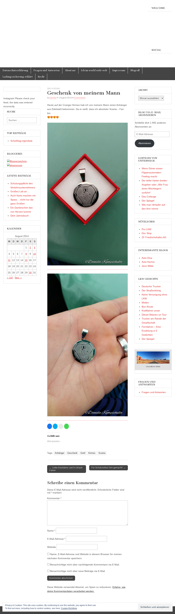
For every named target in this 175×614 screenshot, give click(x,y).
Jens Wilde (147, 266)
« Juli (10, 277)
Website (51, 547)
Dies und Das (53, 88)
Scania (101, 453)
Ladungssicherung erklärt (18, 76)
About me (70, 70)
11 (9, 260)
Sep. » (18, 277)
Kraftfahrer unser (151, 310)
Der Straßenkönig (151, 290)
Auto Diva (147, 258)
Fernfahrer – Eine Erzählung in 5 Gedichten (151, 330)
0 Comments (79, 97)
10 (34, 253)
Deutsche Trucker (151, 286)
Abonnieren (144, 143)
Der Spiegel (148, 200)
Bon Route (147, 306)
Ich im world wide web (94, 70)
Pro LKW (146, 229)
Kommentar (54, 498)
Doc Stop (147, 233)
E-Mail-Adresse (56, 538)
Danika (53, 97)
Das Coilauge (149, 196)
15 (26, 260)
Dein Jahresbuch (19, 215)
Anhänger (59, 453)
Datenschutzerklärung (15, 70)
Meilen (145, 302)
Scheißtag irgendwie (21, 140)
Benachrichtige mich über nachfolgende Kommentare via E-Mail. (85, 564)
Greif (82, 453)
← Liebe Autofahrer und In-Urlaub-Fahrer (66, 469)
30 (30, 272)
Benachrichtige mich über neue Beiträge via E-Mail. (77, 571)
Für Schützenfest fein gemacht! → (108, 467)
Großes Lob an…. (20, 191)
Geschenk (72, 453)
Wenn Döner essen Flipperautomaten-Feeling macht (152, 172)
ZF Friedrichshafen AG (154, 237)
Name (51, 530)
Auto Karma (148, 261)
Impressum (118, 70)
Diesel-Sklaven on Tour (154, 314)
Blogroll (135, 70)
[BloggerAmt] (17, 161)
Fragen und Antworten (46, 70)
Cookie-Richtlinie (69, 608)
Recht (41, 76)
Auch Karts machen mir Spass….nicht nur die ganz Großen (23, 199)
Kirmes (91, 453)
